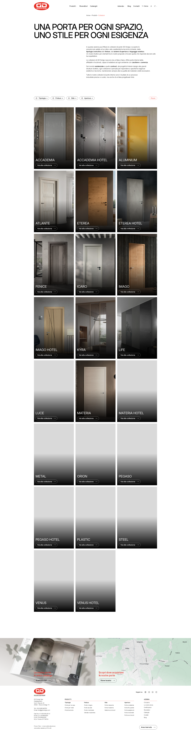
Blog (129, 6)
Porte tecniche (69, 710)
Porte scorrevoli (129, 715)
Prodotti (72, 6)
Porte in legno (88, 705)
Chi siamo (147, 702)
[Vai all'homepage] (41, 6)
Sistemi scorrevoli (110, 710)
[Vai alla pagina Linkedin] (152, 692)
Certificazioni (147, 707)
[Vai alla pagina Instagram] (145, 692)
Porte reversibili (129, 712)
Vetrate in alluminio (89, 712)
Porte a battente (129, 705)
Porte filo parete (129, 707)
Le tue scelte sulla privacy (49, 726)
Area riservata (146, 727)
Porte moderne (109, 707)
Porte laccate (88, 707)
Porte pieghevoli (129, 710)
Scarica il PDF (41, 680)
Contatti (136, 6)
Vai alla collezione (44, 165)
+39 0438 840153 (41, 708)
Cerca (146, 6)
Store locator (105, 680)
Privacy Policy (37, 726)
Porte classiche (109, 705)
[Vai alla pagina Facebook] (149, 692)
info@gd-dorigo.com (44, 710)
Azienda (121, 6)
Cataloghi (93, 6)
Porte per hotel (69, 707)
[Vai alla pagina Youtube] (156, 692)
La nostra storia (148, 705)
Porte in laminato (89, 710)
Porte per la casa (70, 705)
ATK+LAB (48, 728)
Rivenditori (83, 6)
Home (88, 15)
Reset (153, 98)
